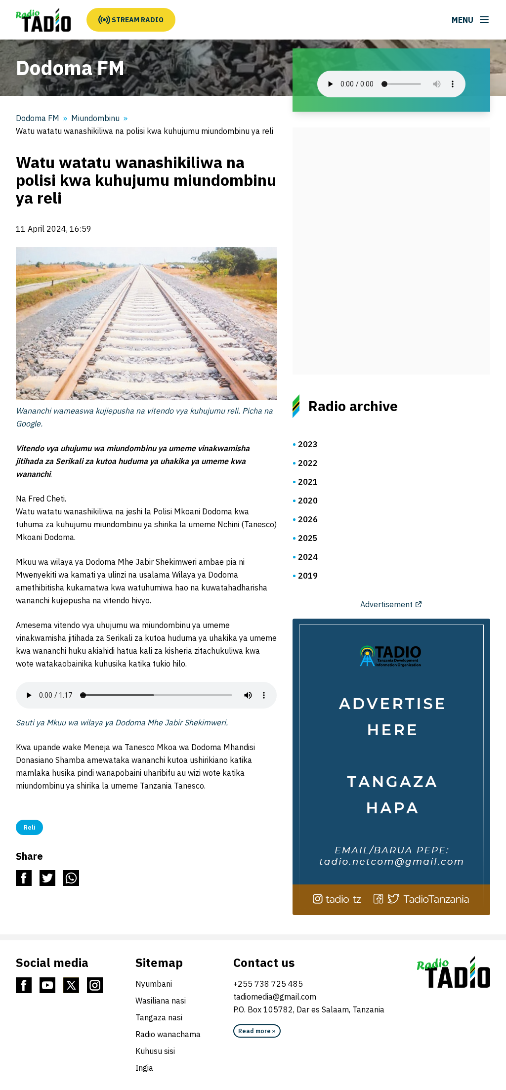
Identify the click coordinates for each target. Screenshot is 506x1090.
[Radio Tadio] (453, 972)
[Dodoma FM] (43, 20)
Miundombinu (95, 118)
